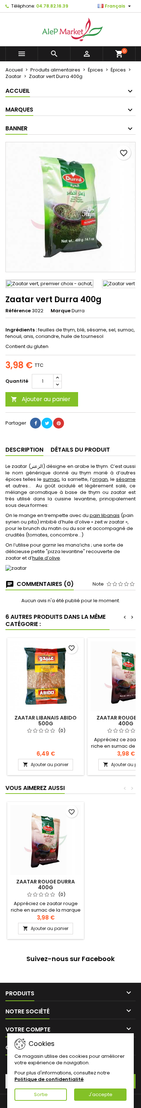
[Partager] (35, 423)
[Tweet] (47, 423)
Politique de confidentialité (49, 1079)
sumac (51, 479)
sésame (126, 479)
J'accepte (100, 1094)
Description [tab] (24, 450)
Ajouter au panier (40, 399)
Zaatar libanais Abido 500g (45, 720)
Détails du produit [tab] (80, 450)
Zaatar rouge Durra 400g (45, 884)
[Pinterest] (58, 423)
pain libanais (105, 515)
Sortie (41, 1094)
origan (100, 479)
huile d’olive (46, 558)
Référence (18, 311)
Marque (60, 311)
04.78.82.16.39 (52, 6)
